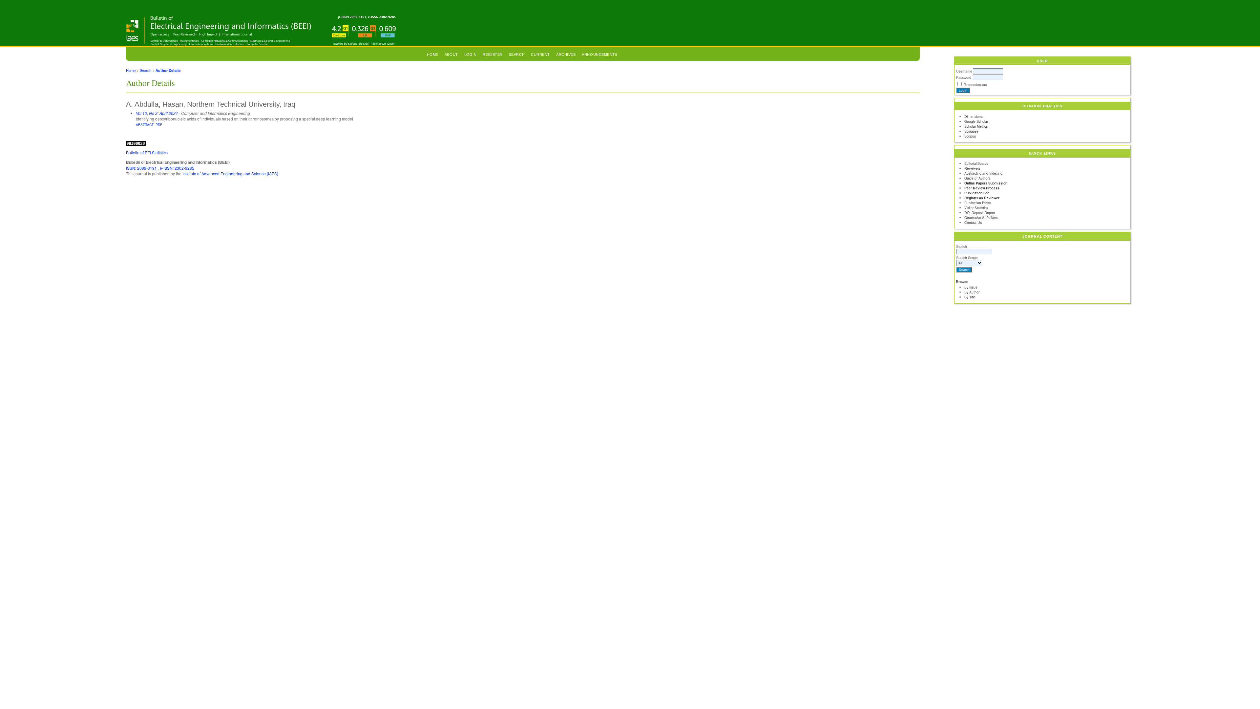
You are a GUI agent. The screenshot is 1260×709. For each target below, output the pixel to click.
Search (961, 246)
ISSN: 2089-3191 (142, 168)
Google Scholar (976, 121)
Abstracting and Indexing (983, 173)
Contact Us (973, 222)
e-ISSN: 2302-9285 (177, 168)
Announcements (599, 54)
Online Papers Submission (985, 183)
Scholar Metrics (976, 126)
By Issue (970, 287)
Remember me (975, 84)
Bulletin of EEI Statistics (147, 152)
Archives (566, 54)
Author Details (168, 70)
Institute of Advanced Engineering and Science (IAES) (230, 173)
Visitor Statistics (976, 207)
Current (540, 54)
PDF (159, 124)
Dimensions (973, 116)
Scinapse (971, 131)
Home (432, 54)
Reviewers (972, 168)
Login (470, 54)
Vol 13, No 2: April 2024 (157, 113)
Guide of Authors (977, 178)
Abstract (145, 124)
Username (964, 71)
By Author (971, 292)
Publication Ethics (977, 202)
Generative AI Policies (981, 217)
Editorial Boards (976, 163)
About (451, 54)
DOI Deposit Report (979, 212)
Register (492, 54)
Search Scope (967, 257)
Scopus (970, 136)
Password (963, 77)
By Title (970, 296)
